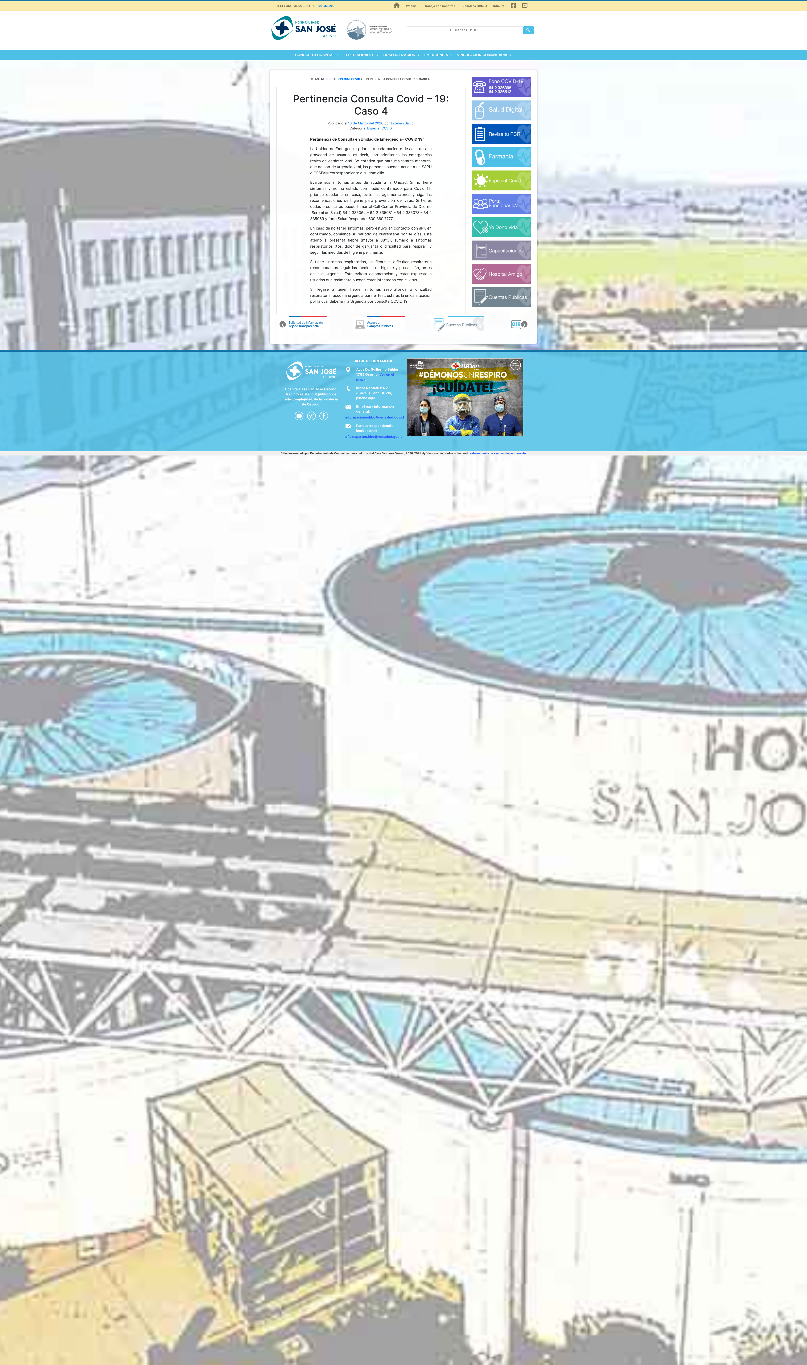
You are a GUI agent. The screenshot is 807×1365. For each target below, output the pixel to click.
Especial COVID (379, 128)
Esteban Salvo (402, 123)
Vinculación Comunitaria (482, 55)
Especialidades (359, 55)
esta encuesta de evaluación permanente (498, 453)
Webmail (412, 6)
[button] (283, 324)
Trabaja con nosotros (440, 6)
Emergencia (436, 55)
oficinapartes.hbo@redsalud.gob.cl (374, 436)
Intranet (498, 6)
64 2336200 (326, 6)
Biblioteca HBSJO (474, 6)
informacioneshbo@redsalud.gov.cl (374, 417)
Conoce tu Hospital (315, 55)
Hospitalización (399, 55)
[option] (325, 324)
